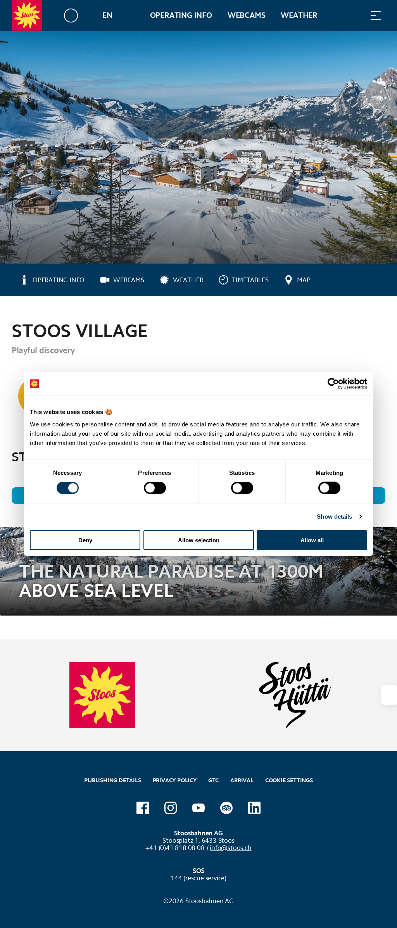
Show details (334, 516)
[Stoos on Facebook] (142, 808)
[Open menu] (375, 15)
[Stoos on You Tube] (198, 808)
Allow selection (198, 539)
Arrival (242, 780)
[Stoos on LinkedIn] (254, 808)
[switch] (155, 488)
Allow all (312, 539)
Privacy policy (175, 780)
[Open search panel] (356, 15)
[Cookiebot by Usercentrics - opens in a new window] (333, 384)
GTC (213, 780)
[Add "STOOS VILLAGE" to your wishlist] (377, 327)
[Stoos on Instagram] (170, 808)
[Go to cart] (337, 15)
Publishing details (112, 780)
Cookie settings (289, 779)
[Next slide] (389, 695)
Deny (85, 539)
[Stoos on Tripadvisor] (226, 808)
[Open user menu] (75, 15)
